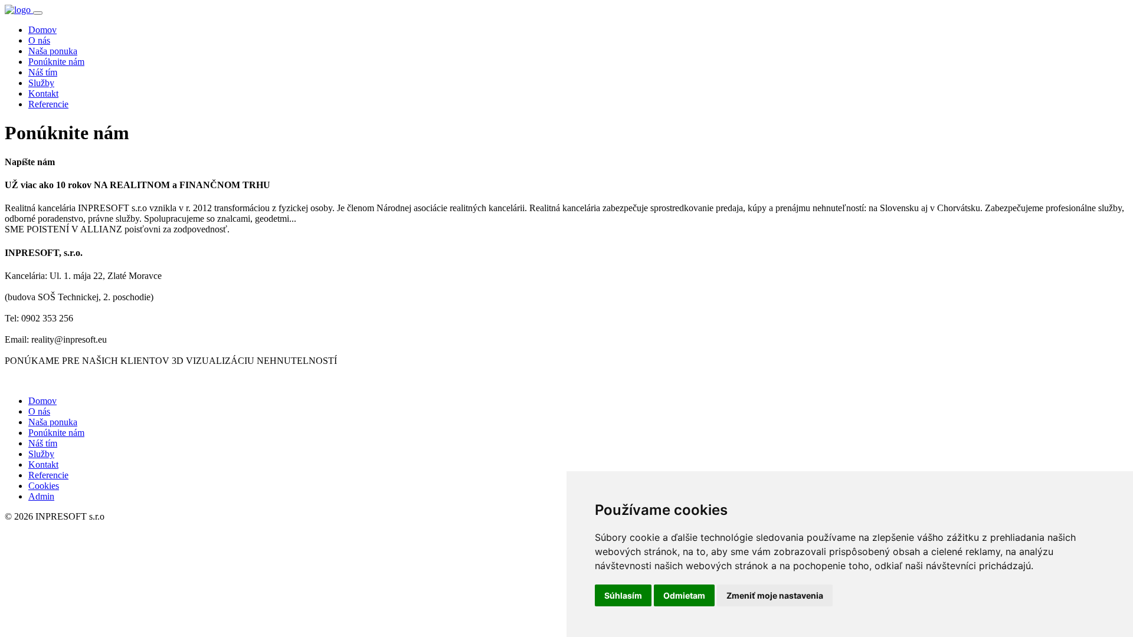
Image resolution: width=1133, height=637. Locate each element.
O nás (39, 40)
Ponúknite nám (56, 62)
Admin (41, 496)
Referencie (48, 104)
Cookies (43, 486)
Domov (42, 30)
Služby (41, 83)
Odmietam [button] (684, 595)
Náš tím (42, 72)
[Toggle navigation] (37, 13)
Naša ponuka (52, 51)
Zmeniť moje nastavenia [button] (774, 595)
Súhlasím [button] (623, 595)
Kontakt (43, 93)
